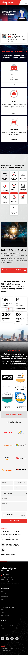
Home (2, 591)
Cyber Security (5, 615)
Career (3, 599)
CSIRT (2, 628)
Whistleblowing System (8, 625)
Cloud (2, 612)
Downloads (4, 623)
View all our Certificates (14, 414)
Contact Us (4, 602)
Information (4, 596)
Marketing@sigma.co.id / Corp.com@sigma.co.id (13, 545)
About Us (3, 594)
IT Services (4, 609)
